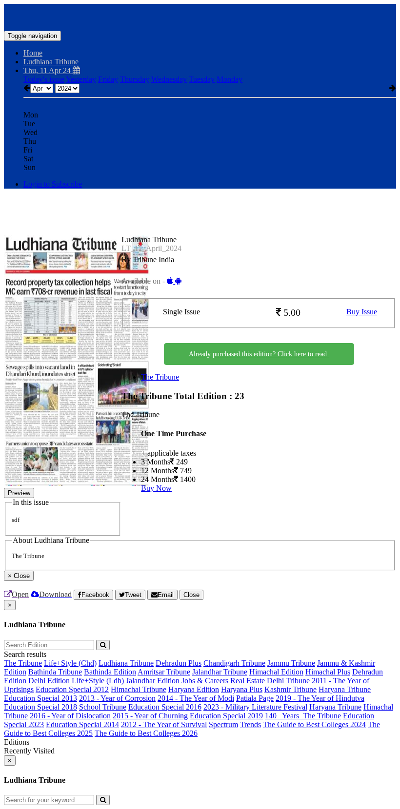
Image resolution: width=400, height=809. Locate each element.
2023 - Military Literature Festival (255, 707)
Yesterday (81, 79)
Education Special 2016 (164, 707)
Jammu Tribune (291, 663)
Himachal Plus (327, 672)
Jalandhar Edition (153, 680)
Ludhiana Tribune (126, 663)
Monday (229, 79)
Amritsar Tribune (164, 672)
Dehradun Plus (178, 663)
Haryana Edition (193, 689)
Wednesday (169, 79)
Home (32, 53)
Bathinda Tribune (55, 672)
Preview (19, 493)
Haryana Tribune (345, 689)
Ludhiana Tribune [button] (51, 62)
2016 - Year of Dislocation (70, 716)
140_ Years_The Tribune (303, 716)
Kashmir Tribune (290, 689)
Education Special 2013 (40, 698)
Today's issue (43, 79)
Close (191, 594)
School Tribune (102, 707)
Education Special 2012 (72, 689)
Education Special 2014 (82, 724)
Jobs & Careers (204, 680)
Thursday (134, 79)
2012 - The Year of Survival (164, 724)
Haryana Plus (241, 689)
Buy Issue (361, 312)
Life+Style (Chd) (70, 663)
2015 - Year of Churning (150, 716)
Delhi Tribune (288, 680)
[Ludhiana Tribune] (200, 16)
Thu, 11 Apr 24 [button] (48, 70)
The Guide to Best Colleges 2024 (314, 724)
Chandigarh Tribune (234, 663)
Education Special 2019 (226, 716)
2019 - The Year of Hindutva (320, 698)
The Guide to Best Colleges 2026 (146, 733)
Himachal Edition (276, 672)
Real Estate (247, 680)
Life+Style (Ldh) (98, 680)
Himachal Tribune (138, 689)
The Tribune (160, 377)
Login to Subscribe (52, 184)
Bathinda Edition (110, 672)
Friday (108, 79)
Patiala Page (255, 698)
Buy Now (156, 488)
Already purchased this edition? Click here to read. (259, 354)
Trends (250, 724)
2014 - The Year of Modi (196, 698)
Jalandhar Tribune (219, 672)
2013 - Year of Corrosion (117, 698)
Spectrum (223, 724)
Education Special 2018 (40, 707)
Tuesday (202, 79)
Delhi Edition (49, 680)
